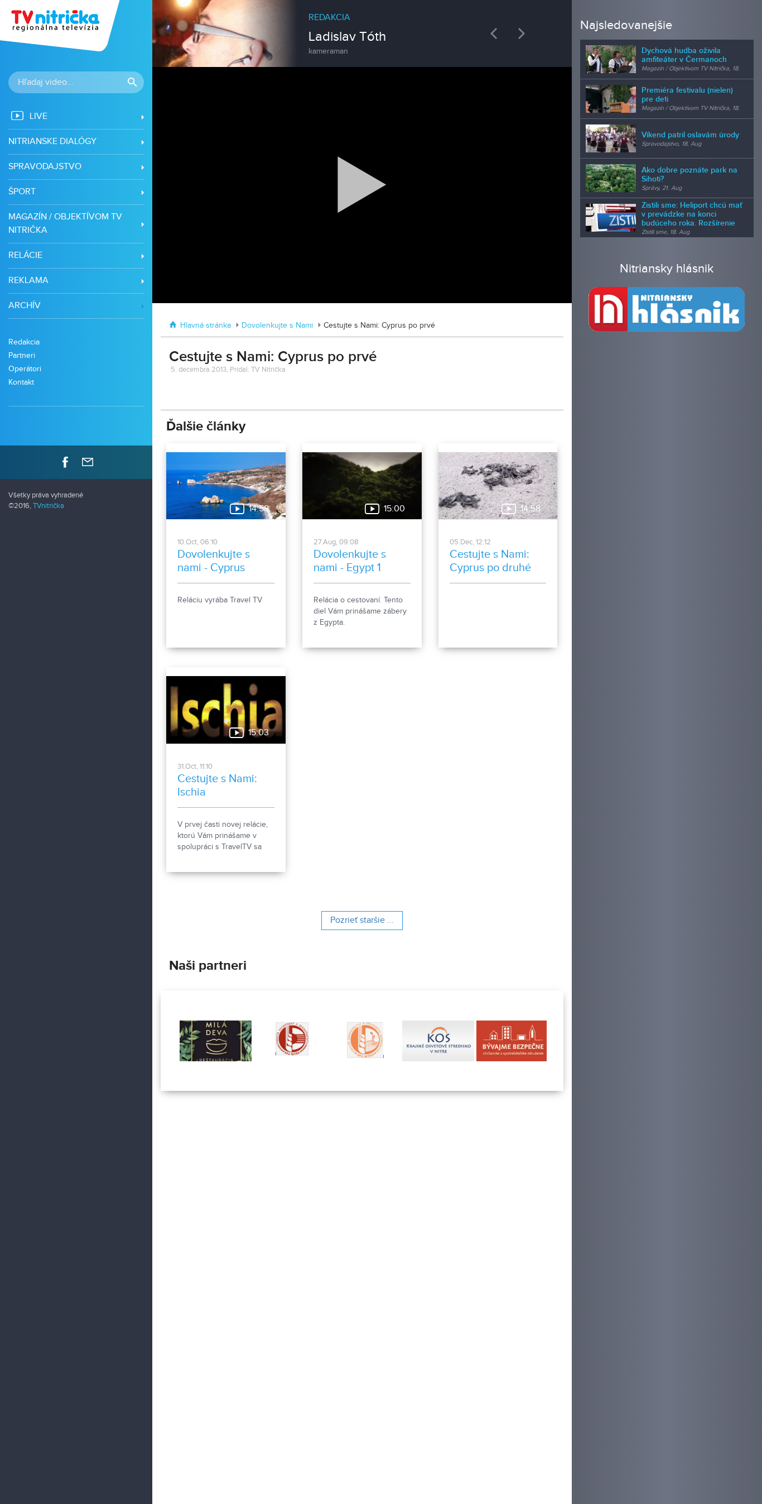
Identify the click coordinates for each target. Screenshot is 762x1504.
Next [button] (524, 33)
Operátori (24, 368)
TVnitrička (48, 506)
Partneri (21, 355)
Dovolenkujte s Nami (277, 325)
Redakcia (24, 342)
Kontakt (21, 382)
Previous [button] (496, 33)
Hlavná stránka (205, 325)
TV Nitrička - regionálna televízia (61, 25)
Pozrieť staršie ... (362, 920)
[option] (362, 28)
